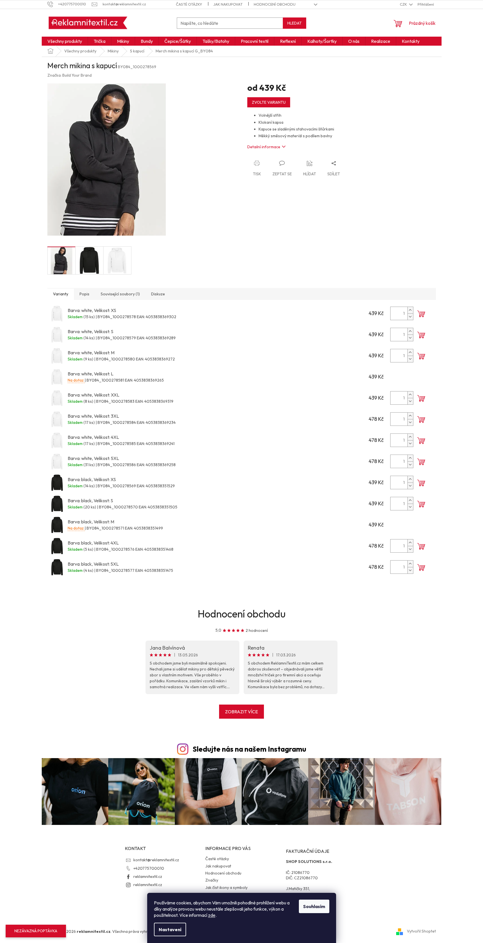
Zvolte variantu (269, 102)
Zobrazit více (241, 711)
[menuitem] (65, 41)
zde (211, 915)
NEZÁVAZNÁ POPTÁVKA (35, 930)
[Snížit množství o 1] (410, 316)
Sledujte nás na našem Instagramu (249, 749)
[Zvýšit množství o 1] (410, 310)
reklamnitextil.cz (147, 876)
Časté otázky (189, 4)
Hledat (294, 23)
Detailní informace (263, 146)
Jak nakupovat (227, 4)
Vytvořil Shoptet (421, 931)
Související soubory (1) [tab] (120, 293)
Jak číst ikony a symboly (226, 887)
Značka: (69, 75)
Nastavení (170, 929)
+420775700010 (148, 868)
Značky (211, 880)
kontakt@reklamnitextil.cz (156, 859)
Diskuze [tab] (158, 293)
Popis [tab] (84, 293)
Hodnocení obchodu (274, 4)
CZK (404, 4)
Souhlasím (314, 906)
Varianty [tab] (60, 293)
